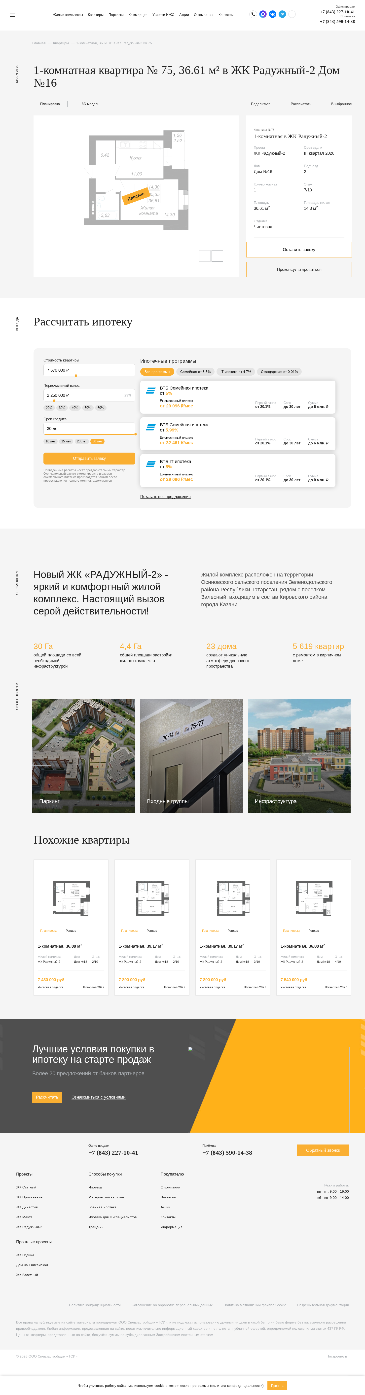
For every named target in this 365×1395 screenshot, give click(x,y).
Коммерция (138, 15)
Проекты (24, 1174)
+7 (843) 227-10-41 (337, 11)
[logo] (35, 15)
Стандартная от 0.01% (279, 372)
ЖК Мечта (24, 1217)
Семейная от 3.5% (195, 372)
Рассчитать (47, 1097)
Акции (184, 15)
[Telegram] (39, 1305)
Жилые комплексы (68, 15)
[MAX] (49, 1305)
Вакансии (168, 1197)
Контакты (226, 15)
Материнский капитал (106, 1197)
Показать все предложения (165, 497)
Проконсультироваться (299, 269)
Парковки (116, 15)
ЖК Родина (25, 1255)
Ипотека (95, 1187)
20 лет (82, 441)
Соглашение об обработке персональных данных (172, 1305)
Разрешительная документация (323, 1305)
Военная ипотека (102, 1207)
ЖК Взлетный (27, 1275)
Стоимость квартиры (61, 360)
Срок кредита (55, 419)
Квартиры (96, 15)
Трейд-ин (96, 1227)
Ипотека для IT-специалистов (112, 1217)
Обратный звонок (323, 1150)
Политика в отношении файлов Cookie (254, 1305)
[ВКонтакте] (18, 1305)
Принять (277, 1386)
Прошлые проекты (34, 1242)
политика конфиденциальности (236, 1386)
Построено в (338, 1356)
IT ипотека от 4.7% (235, 372)
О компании (204, 15)
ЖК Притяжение (29, 1197)
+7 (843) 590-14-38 (337, 21)
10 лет (50, 441)
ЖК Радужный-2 (29, 1227)
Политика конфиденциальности (95, 1305)
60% (101, 408)
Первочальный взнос (61, 385)
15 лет (66, 441)
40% (75, 408)
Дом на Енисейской (32, 1265)
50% (88, 408)
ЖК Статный (26, 1187)
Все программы (157, 372)
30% (62, 408)
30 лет (97, 441)
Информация (171, 1227)
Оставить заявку (299, 249)
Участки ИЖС (163, 15)
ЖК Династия (27, 1207)
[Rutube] (29, 1305)
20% (49, 408)
